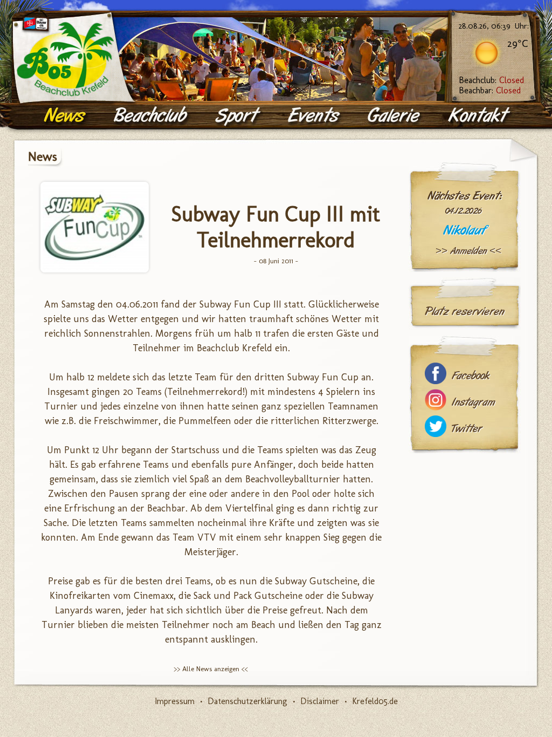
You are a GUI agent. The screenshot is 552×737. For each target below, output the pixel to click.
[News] (66, 116)
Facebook (470, 376)
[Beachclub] (151, 116)
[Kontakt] (480, 116)
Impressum (175, 701)
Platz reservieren (465, 311)
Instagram (473, 402)
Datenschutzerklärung (247, 701)
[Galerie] (395, 116)
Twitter (467, 428)
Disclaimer (319, 701)
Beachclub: (491, 80)
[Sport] (238, 116)
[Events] (314, 116)
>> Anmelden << (468, 251)
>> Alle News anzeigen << (211, 669)
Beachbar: (490, 90)
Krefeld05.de (375, 701)
